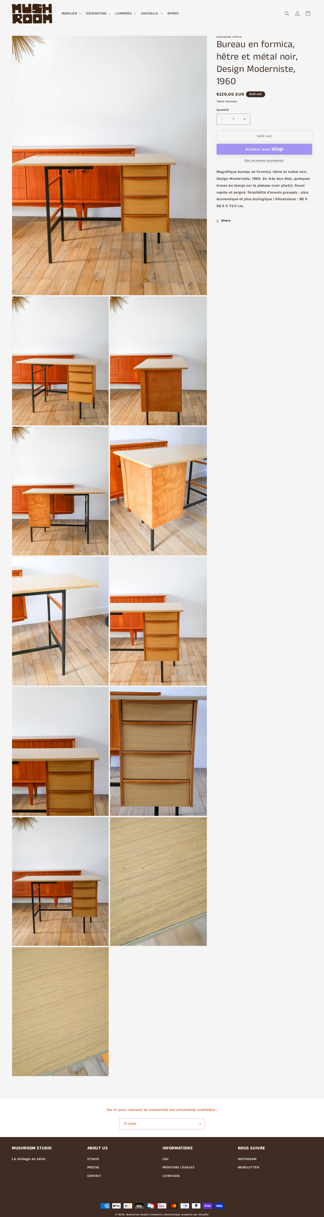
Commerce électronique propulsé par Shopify (179, 1215)
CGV (165, 1159)
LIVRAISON (171, 1176)
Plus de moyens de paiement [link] (264, 160)
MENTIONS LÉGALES (178, 1167)
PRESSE (93, 1167)
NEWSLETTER (248, 1167)
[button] (71, 14)
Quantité (223, 109)
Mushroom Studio (137, 1215)
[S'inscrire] (199, 1123)
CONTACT (94, 1176)
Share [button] (226, 220)
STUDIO (93, 1159)
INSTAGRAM (247, 1159)
